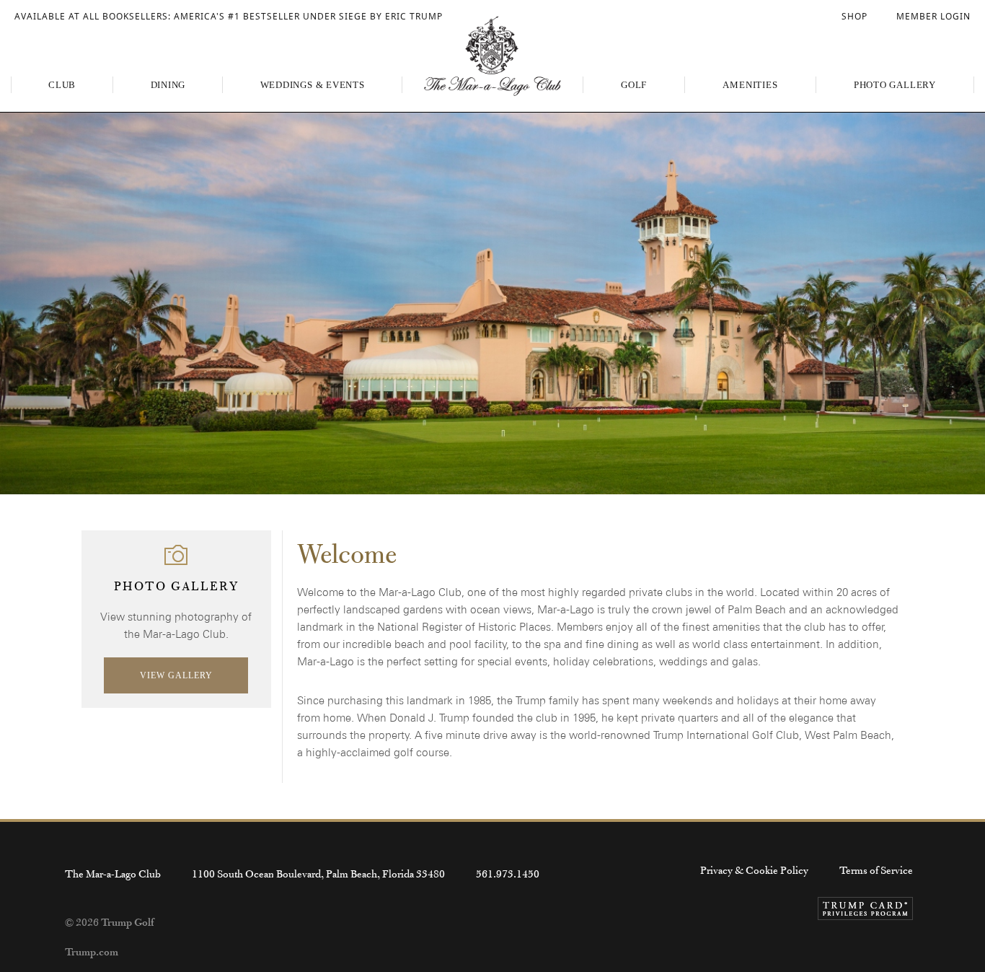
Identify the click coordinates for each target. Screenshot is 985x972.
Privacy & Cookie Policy (754, 870)
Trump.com (91, 951)
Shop (854, 16)
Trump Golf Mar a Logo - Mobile (492, 56)
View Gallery (176, 675)
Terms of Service (876, 870)
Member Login (933, 16)
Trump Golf (127, 922)
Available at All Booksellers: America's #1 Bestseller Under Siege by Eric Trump (228, 16)
